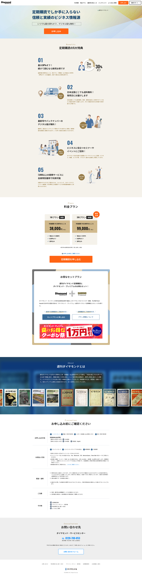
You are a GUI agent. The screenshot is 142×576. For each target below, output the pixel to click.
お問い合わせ (45, 564)
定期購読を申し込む (71, 259)
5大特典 (76, 3)
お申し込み (56, 31)
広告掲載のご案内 (96, 564)
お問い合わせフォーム (71, 552)
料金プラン (83, 3)
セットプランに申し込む (56, 317)
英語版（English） (77, 441)
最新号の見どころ (92, 3)
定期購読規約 (55, 502)
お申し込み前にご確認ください (71, 253)
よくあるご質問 (112, 3)
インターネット (56, 434)
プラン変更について (85, 317)
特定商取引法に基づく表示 (59, 506)
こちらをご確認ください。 (73, 464)
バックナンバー (102, 3)
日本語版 (67, 439)
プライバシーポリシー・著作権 (60, 504)
